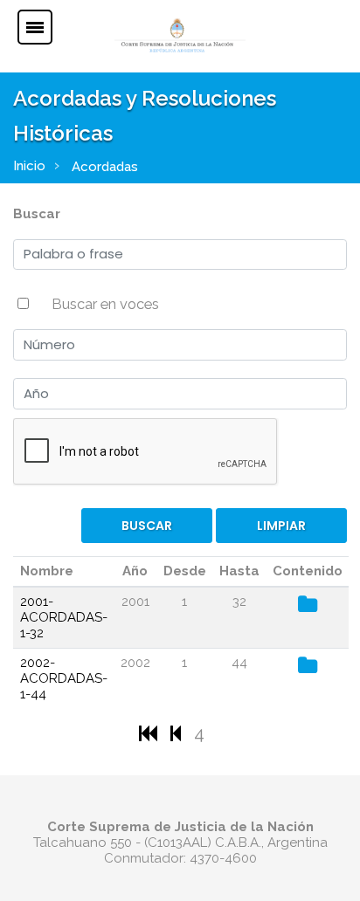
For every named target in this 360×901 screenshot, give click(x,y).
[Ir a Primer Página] (150, 733)
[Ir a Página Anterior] (177, 733)
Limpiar (281, 525)
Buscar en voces (105, 304)
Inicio (29, 166)
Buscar (36, 214)
